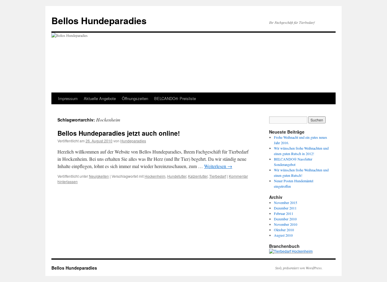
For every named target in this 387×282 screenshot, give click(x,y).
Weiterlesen (218, 166)
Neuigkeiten (99, 176)
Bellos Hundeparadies (99, 20)
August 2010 (283, 235)
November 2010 (285, 224)
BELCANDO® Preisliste (175, 98)
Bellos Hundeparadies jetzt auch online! (118, 133)
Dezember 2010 (285, 218)
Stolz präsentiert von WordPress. (299, 267)
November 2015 (285, 202)
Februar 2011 (283, 213)
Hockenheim (155, 176)
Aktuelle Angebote (100, 98)
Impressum (68, 98)
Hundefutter (176, 176)
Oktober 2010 (284, 229)
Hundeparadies (133, 140)
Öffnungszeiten (135, 98)
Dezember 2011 (285, 208)
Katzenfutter (197, 176)
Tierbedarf (217, 176)
